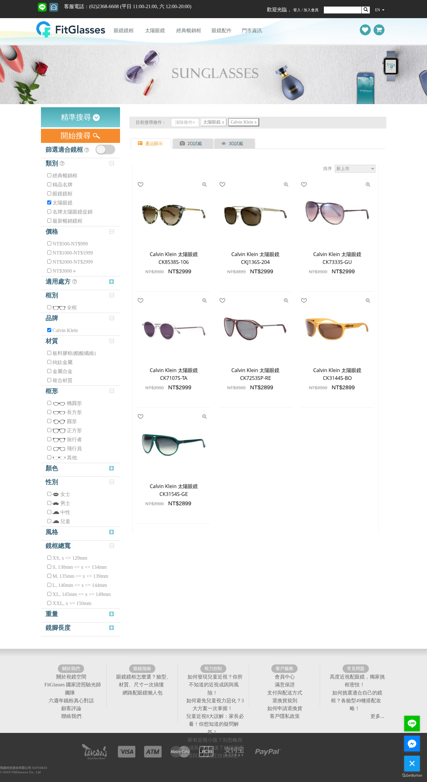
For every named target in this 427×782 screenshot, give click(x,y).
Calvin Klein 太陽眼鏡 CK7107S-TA (174, 374)
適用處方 (59, 281)
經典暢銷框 (188, 30)
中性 (65, 512)
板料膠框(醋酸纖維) (74, 353)
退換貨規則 (284, 700)
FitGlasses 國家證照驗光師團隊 (72, 688)
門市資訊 (252, 30)
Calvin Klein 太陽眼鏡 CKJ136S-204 (255, 258)
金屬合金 (63, 371)
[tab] (151, 144)
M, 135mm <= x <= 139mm (80, 576)
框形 (52, 390)
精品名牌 (63, 184)
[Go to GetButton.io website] (412, 776)
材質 (52, 340)
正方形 (74, 430)
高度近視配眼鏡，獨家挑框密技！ (357, 680)
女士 (65, 494)
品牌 (52, 318)
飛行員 (74, 448)
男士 (65, 503)
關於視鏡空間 (71, 676)
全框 (72, 307)
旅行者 (74, 439)
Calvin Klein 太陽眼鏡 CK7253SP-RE (255, 374)
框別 (52, 295)
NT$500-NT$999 (70, 243)
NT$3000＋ (65, 271)
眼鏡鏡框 (124, 30)
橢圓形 (74, 403)
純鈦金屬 (63, 362)
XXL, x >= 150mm (72, 603)
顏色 (52, 468)
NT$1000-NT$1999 (73, 252)
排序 (327, 168)
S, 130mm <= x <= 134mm (80, 567)
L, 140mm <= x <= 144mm (80, 585)
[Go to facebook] (412, 743)
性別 (52, 481)
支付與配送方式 (284, 692)
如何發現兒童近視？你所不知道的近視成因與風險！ (215, 684)
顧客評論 (71, 708)
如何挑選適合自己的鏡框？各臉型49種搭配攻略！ (356, 700)
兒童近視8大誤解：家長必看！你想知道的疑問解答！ (215, 724)
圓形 (72, 421)
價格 (52, 231)
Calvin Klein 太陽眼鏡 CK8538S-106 (174, 258)
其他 (72, 457)
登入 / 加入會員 (306, 10)
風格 (52, 531)
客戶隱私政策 (285, 716)
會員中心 (285, 676)
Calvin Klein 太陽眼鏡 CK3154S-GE (174, 490)
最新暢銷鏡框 (68, 221)
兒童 (65, 521)
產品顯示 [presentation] (154, 143)
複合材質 (63, 380)
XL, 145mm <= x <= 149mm (82, 594)
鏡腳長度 (58, 627)
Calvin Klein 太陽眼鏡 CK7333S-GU (337, 258)
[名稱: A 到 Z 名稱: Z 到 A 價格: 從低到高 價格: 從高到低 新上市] (355, 169)
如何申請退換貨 (284, 708)
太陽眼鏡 (155, 30)
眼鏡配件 (222, 30)
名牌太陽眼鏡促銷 (73, 211)
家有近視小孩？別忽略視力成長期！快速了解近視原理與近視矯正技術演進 (214, 747)
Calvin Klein (65, 330)
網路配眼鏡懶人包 (143, 692)
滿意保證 (285, 684)
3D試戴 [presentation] (236, 143)
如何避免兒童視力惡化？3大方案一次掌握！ (215, 704)
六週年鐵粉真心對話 (71, 700)
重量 (52, 613)
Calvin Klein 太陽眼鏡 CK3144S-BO (337, 374)
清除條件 (184, 122)
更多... (377, 716)
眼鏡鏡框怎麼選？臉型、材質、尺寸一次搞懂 (143, 680)
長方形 (74, 412)
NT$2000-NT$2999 (73, 262)
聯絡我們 (71, 716)
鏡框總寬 (58, 545)
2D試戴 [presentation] (195, 143)
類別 (53, 163)
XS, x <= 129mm (70, 558)
